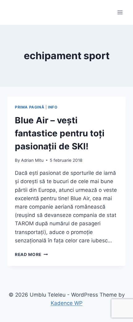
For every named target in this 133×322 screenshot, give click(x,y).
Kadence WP (67, 303)
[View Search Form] (13, 12)
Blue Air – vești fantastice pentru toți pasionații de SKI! (60, 133)
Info (52, 107)
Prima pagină (29, 107)
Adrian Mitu (32, 160)
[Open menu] (120, 12)
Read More (31, 254)
